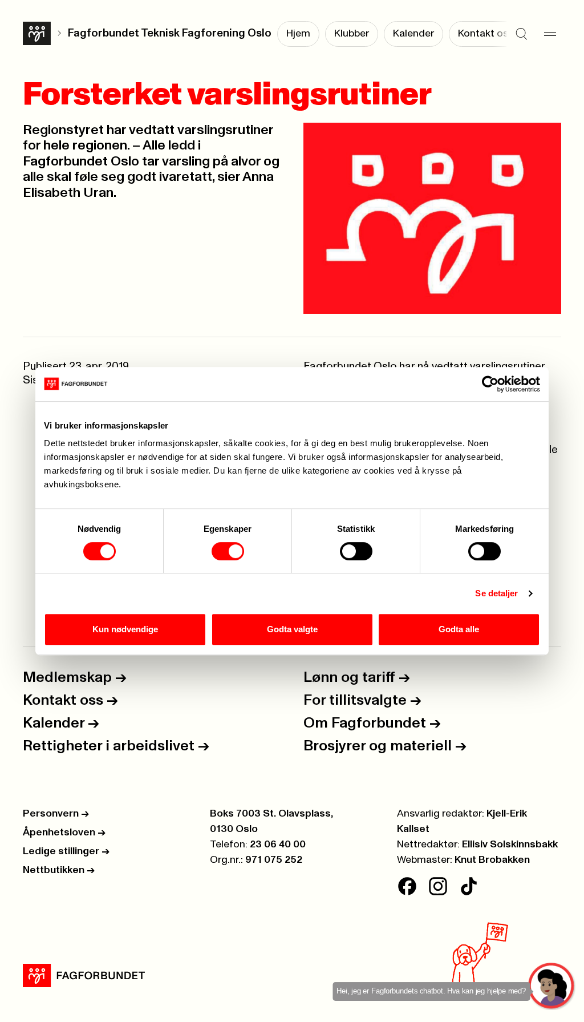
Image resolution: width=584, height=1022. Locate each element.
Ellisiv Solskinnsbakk (510, 844)
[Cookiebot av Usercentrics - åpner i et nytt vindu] (490, 384)
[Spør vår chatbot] (551, 986)
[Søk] (521, 34)
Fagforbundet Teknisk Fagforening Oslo (169, 33)
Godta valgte (292, 629)
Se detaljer (496, 593)
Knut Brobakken (492, 860)
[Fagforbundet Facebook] (407, 886)
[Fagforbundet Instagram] (438, 886)
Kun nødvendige (125, 629)
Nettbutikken (59, 870)
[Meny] (549, 34)
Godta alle (459, 629)
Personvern (56, 814)
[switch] (228, 551)
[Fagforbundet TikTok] (469, 886)
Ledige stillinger (66, 851)
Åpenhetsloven (64, 832)
